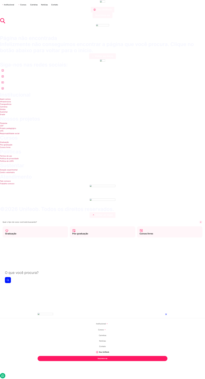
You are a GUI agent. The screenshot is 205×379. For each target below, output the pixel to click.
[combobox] (102, 272)
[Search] (8, 280)
